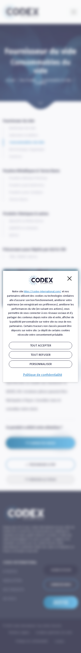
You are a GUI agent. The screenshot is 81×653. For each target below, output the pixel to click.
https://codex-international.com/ (42, 291)
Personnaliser (40, 364)
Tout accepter (40, 345)
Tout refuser (41, 355)
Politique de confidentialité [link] (42, 375)
